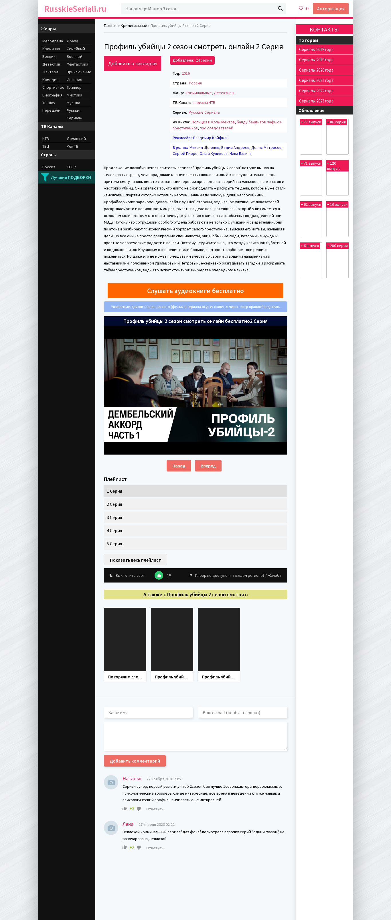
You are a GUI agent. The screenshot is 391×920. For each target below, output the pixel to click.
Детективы (224, 92)
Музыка (73, 102)
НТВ (45, 138)
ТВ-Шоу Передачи (51, 106)
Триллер (74, 87)
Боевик (49, 56)
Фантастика (77, 64)
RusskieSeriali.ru (75, 8)
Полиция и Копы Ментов (213, 122)
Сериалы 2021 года (316, 80)
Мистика (74, 95)
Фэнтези (50, 71)
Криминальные (198, 92)
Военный (74, 56)
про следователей (216, 128)
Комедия (50, 79)
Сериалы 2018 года (316, 49)
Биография (52, 95)
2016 (186, 73)
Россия (195, 83)
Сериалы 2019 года (316, 59)
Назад (178, 466)
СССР (71, 166)
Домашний (76, 138)
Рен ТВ (72, 146)
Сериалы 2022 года (316, 90)
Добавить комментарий (135, 761)
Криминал (51, 48)
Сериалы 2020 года (316, 70)
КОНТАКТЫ (324, 29)
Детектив (51, 64)
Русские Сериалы (204, 112)
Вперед (208, 466)
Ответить (155, 809)
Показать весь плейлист (135, 560)
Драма (72, 41)
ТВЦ (45, 146)
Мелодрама (52, 41)
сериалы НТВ (203, 102)
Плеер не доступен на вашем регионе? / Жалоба (238, 575)
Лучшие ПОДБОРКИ (71, 177)
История (74, 79)
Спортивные (53, 87)
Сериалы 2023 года (316, 101)
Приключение (79, 71)
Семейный (76, 48)
